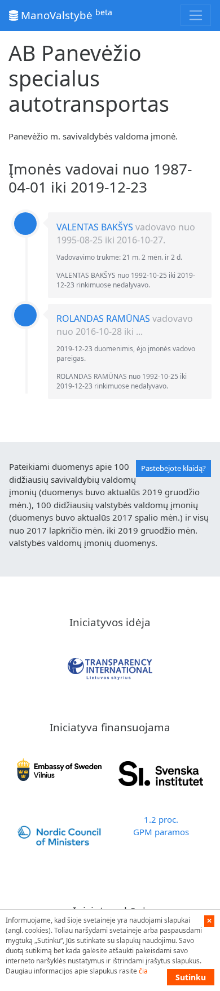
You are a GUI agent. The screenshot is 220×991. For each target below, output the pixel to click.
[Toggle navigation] (196, 15)
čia (143, 971)
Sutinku (190, 977)
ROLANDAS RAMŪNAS (103, 318)
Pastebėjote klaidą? (173, 468)
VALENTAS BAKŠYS (94, 227)
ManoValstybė (65, 14)
